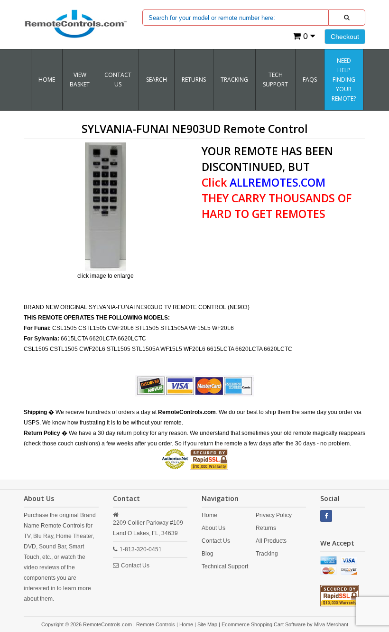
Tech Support (275, 79)
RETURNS (194, 79)
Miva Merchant (331, 624)
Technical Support (225, 566)
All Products (271, 541)
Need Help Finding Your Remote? (344, 80)
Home (46, 79)
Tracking (267, 553)
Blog (207, 553)
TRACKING (234, 79)
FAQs (310, 79)
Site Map (207, 624)
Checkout (345, 36)
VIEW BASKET (80, 79)
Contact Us (117, 79)
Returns (266, 528)
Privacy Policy (274, 515)
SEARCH (156, 79)
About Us (213, 528)
